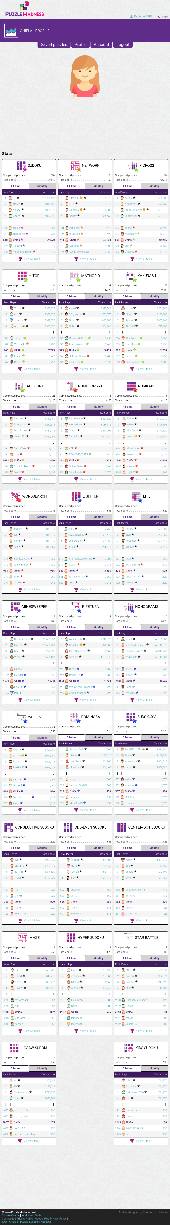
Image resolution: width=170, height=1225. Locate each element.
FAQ (4, 1221)
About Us (46, 1221)
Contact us (8, 1218)
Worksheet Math (31, 1215)
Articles (13, 1221)
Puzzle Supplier (29, 1221)
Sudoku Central (10, 1215)
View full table (32, 258)
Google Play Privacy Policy (51, 1218)
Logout (122, 44)
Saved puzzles (54, 44)
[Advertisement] (85, 123)
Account (101, 44)
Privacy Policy (24, 1218)
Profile (80, 44)
